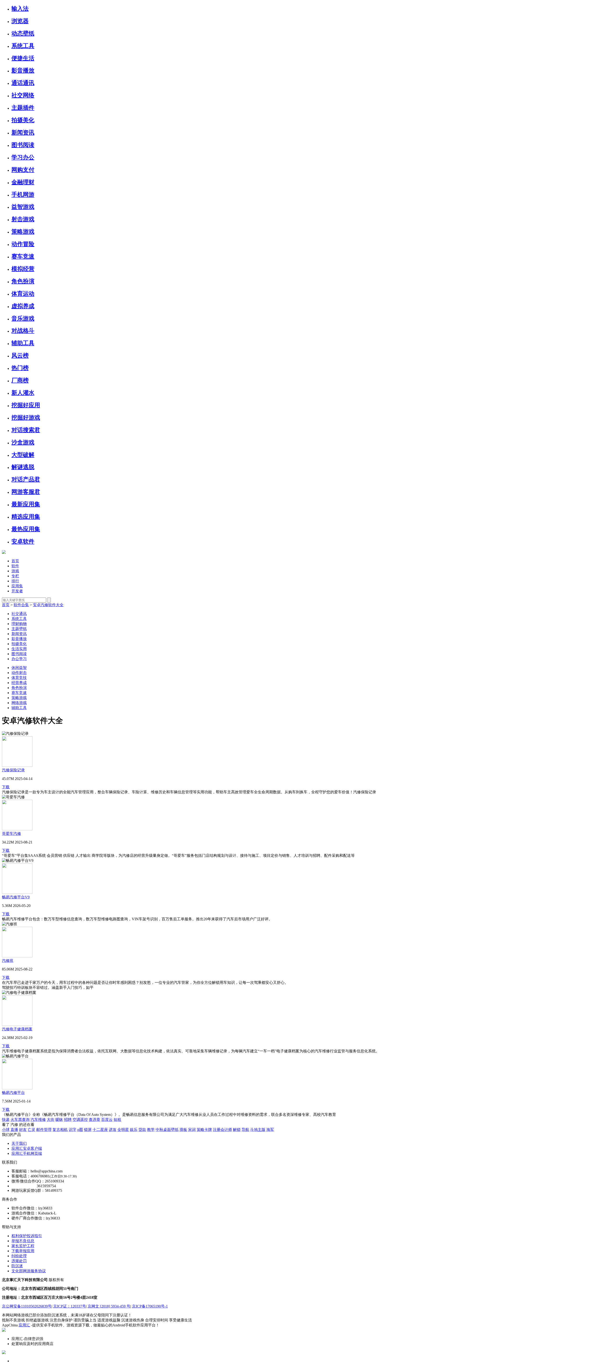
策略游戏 (22, 231)
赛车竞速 (22, 256)
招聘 (68, 1120)
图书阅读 (22, 145)
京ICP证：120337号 (69, 1306)
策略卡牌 (204, 1130)
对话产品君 (25, 479)
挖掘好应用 (25, 405)
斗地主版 (257, 1130)
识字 (72, 1130)
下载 (6, 787)
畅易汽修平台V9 (16, 897)
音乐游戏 (22, 318)
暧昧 (59, 1120)
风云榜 (20, 355)
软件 (15, 566)
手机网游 (22, 194)
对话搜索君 (25, 430)
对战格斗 (22, 331)
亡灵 (31, 1130)
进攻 (112, 1130)
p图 (80, 1130)
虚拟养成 (22, 306)
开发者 (17, 591)
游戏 (15, 571)
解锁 (237, 1130)
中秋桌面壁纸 (167, 1130)
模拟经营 (22, 269)
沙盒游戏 (22, 442)
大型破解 (22, 455)
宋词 (192, 1130)
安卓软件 (22, 541)
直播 (14, 1130)
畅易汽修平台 (13, 1093)
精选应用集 (25, 517)
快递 (6, 1120)
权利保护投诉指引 (26, 1236)
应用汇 (24, 1325)
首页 (15, 561)
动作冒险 (22, 244)
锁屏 (88, 1130)
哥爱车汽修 (11, 834)
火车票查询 (20, 1120)
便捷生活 (22, 58)
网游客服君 (25, 492)
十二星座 (100, 1130)
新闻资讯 (22, 132)
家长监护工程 (22, 1246)
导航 (245, 1130)
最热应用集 (25, 529)
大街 (50, 1120)
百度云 (107, 1120)
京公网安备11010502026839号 (27, 1306)
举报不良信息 (22, 1241)
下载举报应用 (22, 1251)
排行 (15, 581)
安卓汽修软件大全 (48, 605)
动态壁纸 (22, 33)
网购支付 (22, 170)
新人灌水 (22, 393)
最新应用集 (25, 504)
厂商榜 (20, 380)
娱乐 (133, 1130)
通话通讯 (22, 83)
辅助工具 (22, 343)
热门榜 (20, 368)
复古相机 (60, 1130)
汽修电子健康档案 (17, 1029)
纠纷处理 (19, 1256)
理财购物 (19, 624)
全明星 (123, 1130)
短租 (117, 1120)
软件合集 (21, 605)
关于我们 (19, 1143)
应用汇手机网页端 (26, 1153)
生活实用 (19, 649)
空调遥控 (80, 1120)
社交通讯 (19, 614)
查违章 (94, 1120)
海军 (270, 1130)
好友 (23, 1130)
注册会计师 (222, 1130)
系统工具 (22, 46)
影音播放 (22, 70)
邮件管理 (44, 1130)
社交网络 (22, 95)
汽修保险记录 (13, 770)
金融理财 (22, 182)
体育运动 (22, 294)
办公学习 (19, 659)
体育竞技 (19, 678)
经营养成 (19, 683)
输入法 (20, 8)
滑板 (183, 1130)
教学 (151, 1130)
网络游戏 (19, 703)
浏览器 (20, 21)
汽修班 (7, 961)
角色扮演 (22, 281)
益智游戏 (22, 207)
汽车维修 (38, 1120)
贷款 (142, 1130)
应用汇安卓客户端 (26, 1148)
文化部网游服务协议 (28, 1271)
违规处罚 (19, 1261)
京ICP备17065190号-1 (150, 1306)
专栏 (15, 576)
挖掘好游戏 (25, 417)
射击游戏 (22, 219)
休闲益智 (19, 668)
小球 (6, 1130)
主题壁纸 (19, 629)
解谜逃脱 (22, 467)
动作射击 (19, 673)
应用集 (17, 586)
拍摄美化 (22, 120)
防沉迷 (17, 1266)
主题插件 (22, 108)
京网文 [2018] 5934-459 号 (109, 1306)
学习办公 (22, 157)
